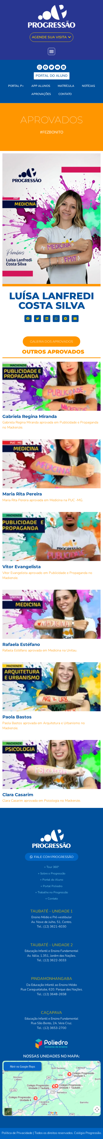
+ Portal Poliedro (51, 886)
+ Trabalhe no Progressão (51, 892)
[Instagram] (39, 67)
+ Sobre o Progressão (51, 873)
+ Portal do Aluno (51, 880)
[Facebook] (45, 67)
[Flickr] (63, 67)
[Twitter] (51, 67)
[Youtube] (57, 67)
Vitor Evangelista (21, 566)
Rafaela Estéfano (21, 644)
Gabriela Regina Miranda (29, 416)
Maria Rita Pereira (22, 494)
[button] (27, 318)
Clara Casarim (17, 794)
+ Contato (51, 898)
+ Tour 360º (51, 867)
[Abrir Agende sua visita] (69, 37)
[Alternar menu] (51, 51)
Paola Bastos (17, 717)
